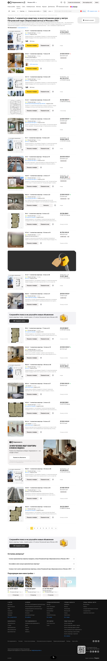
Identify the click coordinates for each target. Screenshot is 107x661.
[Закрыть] (98, 11)
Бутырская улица (33, 236)
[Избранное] (61, 2)
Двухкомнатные (11, 631)
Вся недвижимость (12, 641)
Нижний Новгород (51, 615)
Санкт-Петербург (51, 606)
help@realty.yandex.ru (36, 650)
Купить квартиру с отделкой (71, 633)
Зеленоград (67, 608)
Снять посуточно (51, 623)
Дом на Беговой (29, 387)
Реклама (20, 641)
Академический (29, 610)
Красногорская (11, 606)
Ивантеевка (67, 615)
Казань (48, 612)
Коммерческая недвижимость (32, 623)
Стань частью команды (29, 641)
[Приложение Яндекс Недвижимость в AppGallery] (96, 651)
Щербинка (66, 604)
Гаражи (27, 629)
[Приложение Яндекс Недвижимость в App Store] (91, 651)
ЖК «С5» (27, 34)
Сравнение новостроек (88, 612)
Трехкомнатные (11, 623)
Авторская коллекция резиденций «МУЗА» (35, 103)
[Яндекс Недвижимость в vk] (93, 641)
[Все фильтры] (9, 11)
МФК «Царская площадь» (31, 297)
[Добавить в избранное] (53, 45)
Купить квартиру (68, 623)
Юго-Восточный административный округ (35, 604)
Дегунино (10, 604)
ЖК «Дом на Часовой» (30, 217)
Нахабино (10, 610)
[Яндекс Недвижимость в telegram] (98, 641)
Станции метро (86, 610)
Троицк (66, 612)
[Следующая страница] (55, 528)
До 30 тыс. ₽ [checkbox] (14, 263)
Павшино (10, 615)
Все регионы (86, 604)
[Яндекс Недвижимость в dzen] (96, 641)
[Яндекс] (96, 658)
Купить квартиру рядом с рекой (71, 627)
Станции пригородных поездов (90, 608)
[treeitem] (12, 6)
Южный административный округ (33, 606)
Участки (27, 627)
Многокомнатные (12, 629)
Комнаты (27, 631)
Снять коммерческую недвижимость (73, 629)
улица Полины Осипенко (35, 350)
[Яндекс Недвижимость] (16, 2)
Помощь (68, 641)
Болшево (27, 612)
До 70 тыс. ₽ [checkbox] (33, 263)
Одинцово (10, 612)
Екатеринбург (50, 610)
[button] (64, 2)
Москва (27, 57)
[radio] (34, 528)
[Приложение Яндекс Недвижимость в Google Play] (93, 651)
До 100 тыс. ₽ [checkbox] (43, 263)
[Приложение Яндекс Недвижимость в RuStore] (98, 651)
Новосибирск (50, 608)
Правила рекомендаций (59, 641)
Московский (67, 610)
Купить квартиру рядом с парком (72, 625)
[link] (96, 2)
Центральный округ (30, 615)
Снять (48, 625)
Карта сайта (75, 641)
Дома (26, 625)
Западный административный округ (33, 608)
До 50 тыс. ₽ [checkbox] (23, 263)
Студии (9, 625)
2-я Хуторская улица (34, 491)
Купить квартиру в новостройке (71, 631)
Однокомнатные (12, 627)
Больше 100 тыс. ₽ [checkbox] (16, 267)
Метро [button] (84, 11)
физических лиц (20, 462)
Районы (85, 606)
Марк (9, 608)
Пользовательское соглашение (44, 641)
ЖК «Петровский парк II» (31, 122)
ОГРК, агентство (34, 64)
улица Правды (32, 57)
